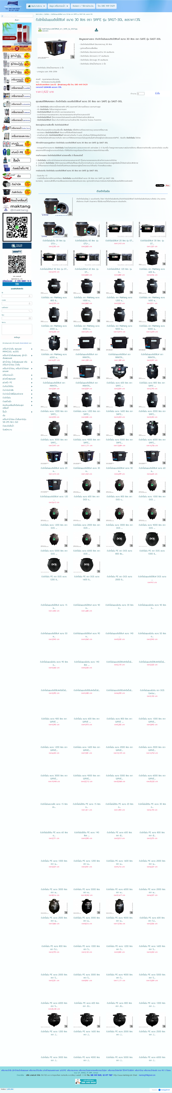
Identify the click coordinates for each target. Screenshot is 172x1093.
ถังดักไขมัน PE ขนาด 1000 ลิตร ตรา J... (152, 1005)
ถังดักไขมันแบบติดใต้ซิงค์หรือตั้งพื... (119, 662)
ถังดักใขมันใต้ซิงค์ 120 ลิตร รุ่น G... (119, 271)
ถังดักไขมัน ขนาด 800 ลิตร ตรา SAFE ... (152, 384)
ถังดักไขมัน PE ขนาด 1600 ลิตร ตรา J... (87, 1033)
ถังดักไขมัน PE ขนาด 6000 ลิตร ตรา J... (152, 1059)
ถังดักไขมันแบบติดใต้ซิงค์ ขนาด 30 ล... (86, 470)
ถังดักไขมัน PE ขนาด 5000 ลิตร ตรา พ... (87, 891)
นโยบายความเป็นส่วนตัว (24, 343)
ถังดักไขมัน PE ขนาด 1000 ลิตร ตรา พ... (54, 863)
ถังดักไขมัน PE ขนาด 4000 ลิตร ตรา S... (119, 976)
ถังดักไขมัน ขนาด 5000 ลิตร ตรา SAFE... (119, 441)
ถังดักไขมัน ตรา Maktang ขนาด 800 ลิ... (54, 299)
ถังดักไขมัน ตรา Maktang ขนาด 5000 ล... (152, 328)
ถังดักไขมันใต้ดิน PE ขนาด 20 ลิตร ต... (119, 806)
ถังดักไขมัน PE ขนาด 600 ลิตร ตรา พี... (119, 834)
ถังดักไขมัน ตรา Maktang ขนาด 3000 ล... (86, 328)
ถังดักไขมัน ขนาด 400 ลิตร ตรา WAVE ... (54, 720)
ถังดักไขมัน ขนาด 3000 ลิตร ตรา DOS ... (119, 527)
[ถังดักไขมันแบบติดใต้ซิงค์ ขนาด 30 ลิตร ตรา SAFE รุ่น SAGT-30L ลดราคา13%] (56, 48)
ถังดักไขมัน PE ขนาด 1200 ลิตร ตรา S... (119, 948)
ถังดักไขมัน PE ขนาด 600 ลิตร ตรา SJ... (152, 919)
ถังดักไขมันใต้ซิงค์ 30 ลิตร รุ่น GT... (152, 242)
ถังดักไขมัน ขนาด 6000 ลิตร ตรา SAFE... (152, 441)
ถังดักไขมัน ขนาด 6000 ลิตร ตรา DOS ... (86, 552)
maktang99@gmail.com (147, 1075)
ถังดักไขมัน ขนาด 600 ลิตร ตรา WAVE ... (86, 720)
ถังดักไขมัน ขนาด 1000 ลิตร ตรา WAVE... (152, 720)
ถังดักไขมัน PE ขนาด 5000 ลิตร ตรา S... (152, 976)
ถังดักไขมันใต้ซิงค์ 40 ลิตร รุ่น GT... (54, 269)
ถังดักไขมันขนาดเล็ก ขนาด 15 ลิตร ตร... (54, 806)
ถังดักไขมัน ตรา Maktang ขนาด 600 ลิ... (152, 271)
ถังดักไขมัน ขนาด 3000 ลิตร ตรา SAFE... (54, 441)
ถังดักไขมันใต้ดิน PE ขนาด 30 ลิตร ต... (152, 806)
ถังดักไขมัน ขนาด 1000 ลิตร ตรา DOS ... (152, 498)
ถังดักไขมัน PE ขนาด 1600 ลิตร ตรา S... (152, 948)
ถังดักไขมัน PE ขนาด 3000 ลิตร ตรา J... (54, 1059)
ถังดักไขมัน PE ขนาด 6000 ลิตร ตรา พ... (119, 891)
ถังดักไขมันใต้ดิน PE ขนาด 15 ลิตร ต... (86, 806)
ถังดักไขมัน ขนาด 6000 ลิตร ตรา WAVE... (152, 777)
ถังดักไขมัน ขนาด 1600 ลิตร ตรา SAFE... (119, 413)
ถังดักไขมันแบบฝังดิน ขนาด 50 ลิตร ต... (152, 635)
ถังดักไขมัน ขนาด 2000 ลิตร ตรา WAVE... (119, 749)
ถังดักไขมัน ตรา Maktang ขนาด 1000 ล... (86, 299)
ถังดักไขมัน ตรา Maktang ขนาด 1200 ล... (119, 299)
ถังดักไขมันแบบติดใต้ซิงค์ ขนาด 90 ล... (86, 635)
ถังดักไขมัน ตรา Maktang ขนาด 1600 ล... (152, 299)
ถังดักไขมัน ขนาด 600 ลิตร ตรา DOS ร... (86, 498)
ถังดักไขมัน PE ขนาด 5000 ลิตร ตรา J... (119, 1059)
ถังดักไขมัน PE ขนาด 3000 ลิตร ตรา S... (87, 976)
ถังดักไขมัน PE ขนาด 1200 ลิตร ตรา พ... (87, 863)
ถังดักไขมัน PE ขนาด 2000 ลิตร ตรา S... (54, 976)
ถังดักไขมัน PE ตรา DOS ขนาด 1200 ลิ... (54, 578)
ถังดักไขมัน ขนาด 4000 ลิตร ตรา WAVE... (86, 777)
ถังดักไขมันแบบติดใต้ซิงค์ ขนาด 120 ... (54, 498)
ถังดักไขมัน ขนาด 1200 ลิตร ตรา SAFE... (86, 413)
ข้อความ (4, 322)
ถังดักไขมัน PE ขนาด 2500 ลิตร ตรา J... (152, 1033)
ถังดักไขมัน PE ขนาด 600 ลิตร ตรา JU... (86, 1005)
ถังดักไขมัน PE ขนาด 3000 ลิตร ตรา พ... (54, 891)
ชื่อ (2, 293)
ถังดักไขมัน (46, 14)
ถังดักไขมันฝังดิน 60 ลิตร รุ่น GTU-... (86, 242)
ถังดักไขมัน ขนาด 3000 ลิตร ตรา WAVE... (54, 777)
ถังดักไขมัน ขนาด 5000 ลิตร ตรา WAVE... (119, 777)
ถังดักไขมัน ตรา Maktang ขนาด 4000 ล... (119, 328)
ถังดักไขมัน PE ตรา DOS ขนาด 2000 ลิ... (119, 578)
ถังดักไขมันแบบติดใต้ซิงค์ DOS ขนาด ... (152, 578)
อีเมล (3, 315)
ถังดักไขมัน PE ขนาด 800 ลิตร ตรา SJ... (54, 948)
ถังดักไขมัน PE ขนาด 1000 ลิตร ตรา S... (87, 948)
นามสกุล (4, 300)
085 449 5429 (96, 1075)
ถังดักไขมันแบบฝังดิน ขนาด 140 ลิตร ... (86, 664)
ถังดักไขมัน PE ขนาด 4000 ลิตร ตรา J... (87, 1059)
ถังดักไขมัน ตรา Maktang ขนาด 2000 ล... (54, 328)
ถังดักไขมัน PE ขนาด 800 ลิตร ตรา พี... (152, 834)
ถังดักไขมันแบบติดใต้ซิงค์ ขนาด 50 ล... (54, 635)
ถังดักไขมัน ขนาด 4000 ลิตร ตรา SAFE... (86, 441)
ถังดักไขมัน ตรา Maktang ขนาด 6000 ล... (54, 356)
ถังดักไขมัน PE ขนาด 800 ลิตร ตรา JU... (119, 1005)
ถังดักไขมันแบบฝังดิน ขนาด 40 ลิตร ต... (152, 607)
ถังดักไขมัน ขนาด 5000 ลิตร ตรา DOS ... (54, 552)
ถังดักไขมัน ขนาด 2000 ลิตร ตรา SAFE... (152, 413)
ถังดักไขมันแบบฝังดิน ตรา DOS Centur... (152, 692)
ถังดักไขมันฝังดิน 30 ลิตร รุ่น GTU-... (54, 242)
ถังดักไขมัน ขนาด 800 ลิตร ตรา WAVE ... (119, 720)
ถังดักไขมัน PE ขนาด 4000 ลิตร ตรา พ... (119, 919)
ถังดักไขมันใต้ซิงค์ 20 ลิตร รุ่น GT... (119, 240)
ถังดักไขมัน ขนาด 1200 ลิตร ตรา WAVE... (54, 749)
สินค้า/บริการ (39, 14)
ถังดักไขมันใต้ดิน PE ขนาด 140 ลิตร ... (86, 834)
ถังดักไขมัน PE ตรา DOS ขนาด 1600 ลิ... (86, 578)
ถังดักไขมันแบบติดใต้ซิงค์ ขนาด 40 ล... (119, 470)
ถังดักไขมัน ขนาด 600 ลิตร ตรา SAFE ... (119, 384)
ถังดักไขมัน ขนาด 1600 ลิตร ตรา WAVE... (86, 749)
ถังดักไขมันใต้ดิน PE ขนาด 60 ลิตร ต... (54, 834)
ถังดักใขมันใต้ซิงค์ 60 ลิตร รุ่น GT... (86, 271)
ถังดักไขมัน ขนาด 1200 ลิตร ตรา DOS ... (54, 527)
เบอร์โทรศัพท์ (5, 308)
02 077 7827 (107, 1075)
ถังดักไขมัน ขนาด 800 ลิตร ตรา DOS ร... (119, 498)
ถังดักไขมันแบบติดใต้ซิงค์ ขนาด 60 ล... (152, 470)
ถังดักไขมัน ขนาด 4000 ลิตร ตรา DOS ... (152, 527)
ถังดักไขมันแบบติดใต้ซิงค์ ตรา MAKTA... (87, 356)
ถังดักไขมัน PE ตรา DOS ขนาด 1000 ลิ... (152, 552)
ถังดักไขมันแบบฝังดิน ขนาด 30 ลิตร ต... (119, 607)
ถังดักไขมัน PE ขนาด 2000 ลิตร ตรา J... (119, 1033)
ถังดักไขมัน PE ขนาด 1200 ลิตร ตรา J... (54, 1033)
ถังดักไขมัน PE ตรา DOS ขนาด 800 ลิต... (119, 552)
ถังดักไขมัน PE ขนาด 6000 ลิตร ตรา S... (54, 1005)
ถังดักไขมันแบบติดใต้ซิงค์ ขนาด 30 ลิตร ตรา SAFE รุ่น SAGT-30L (128, 39)
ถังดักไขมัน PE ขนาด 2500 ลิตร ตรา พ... (54, 919)
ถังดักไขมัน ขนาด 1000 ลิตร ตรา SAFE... (54, 413)
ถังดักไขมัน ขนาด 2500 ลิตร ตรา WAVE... (152, 749)
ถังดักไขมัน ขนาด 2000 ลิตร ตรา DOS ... (86, 527)
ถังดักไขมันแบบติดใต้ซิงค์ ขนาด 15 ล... (54, 607)
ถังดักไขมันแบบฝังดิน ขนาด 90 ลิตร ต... (54, 664)
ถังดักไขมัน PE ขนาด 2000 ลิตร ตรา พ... (152, 863)
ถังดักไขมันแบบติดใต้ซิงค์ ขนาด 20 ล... (54, 470)
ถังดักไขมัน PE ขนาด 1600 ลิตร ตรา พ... (119, 863)
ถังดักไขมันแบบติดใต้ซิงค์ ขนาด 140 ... (119, 635)
